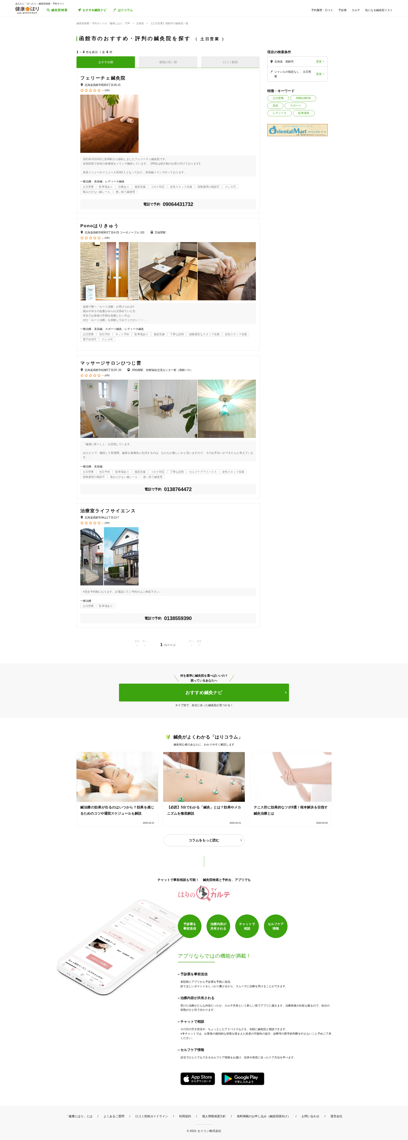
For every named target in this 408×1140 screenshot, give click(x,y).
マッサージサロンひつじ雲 (110, 363)
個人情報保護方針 (214, 1116)
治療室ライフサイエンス (108, 510)
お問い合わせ (310, 1116)
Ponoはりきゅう (99, 225)
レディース (279, 113)
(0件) (107, 90)
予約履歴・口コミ (322, 10)
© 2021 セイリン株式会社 (204, 1130)
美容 (275, 105)
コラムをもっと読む (204, 840)
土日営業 (278, 98)
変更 (319, 61)
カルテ (356, 10)
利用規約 (185, 1116)
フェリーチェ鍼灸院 (103, 77)
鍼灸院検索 (59, 10)
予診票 (342, 10)
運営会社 (336, 1116)
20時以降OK (303, 98)
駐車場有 (303, 113)
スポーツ (295, 105)
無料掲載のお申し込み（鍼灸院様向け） (263, 1116)
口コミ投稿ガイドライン (151, 1116)
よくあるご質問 (113, 1116)
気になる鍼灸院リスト (379, 10)
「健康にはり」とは (79, 1116)
